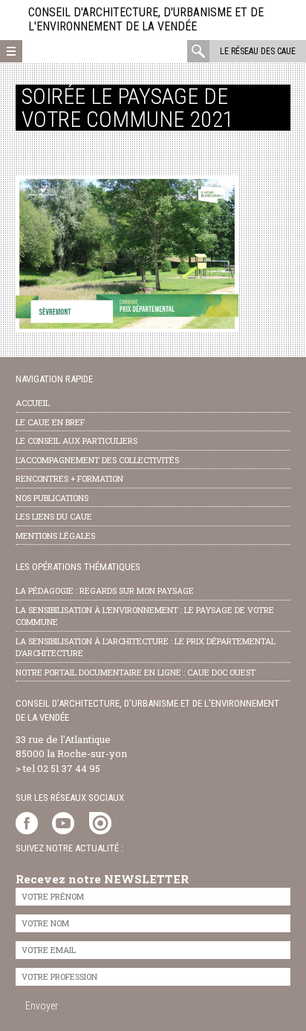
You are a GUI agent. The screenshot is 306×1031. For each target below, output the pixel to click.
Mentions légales (55, 535)
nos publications (52, 497)
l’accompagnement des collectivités (97, 459)
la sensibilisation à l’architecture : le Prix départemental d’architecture (146, 647)
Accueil (33, 402)
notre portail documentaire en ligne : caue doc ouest (135, 672)
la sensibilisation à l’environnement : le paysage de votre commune (145, 616)
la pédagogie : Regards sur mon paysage (105, 590)
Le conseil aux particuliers (76, 440)
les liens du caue (54, 516)
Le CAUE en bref (50, 422)
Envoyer (41, 1006)
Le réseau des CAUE (258, 51)
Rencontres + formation (69, 478)
